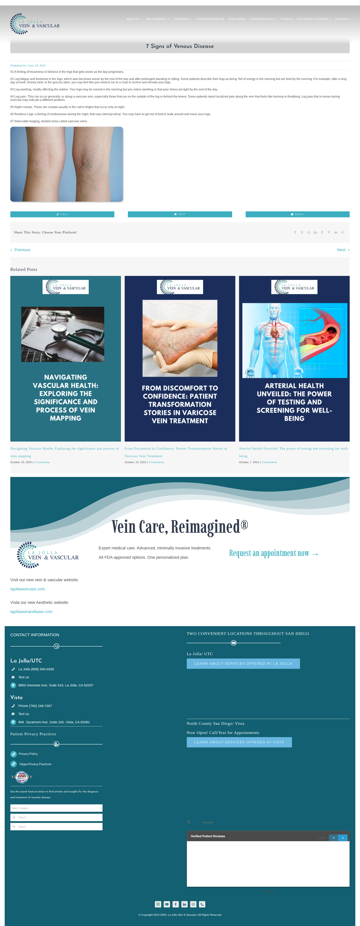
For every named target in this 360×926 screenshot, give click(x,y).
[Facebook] (295, 232)
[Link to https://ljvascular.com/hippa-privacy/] (13, 764)
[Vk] (335, 232)
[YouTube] (167, 904)
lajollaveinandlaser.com (31, 611)
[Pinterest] (329, 232)
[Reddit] (308, 232)
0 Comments (42, 462)
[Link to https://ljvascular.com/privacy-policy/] (13, 754)
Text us (23, 677)
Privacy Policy (28, 753)
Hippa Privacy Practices (35, 764)
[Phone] (202, 904)
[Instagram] (158, 904)
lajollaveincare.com (27, 589)
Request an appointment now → (274, 552)
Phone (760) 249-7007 (35, 706)
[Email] (342, 232)
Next (341, 249)
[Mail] (193, 904)
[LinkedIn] (315, 232)
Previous (22, 249)
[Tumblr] (322, 232)
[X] (301, 232)
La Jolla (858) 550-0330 (36, 669)
